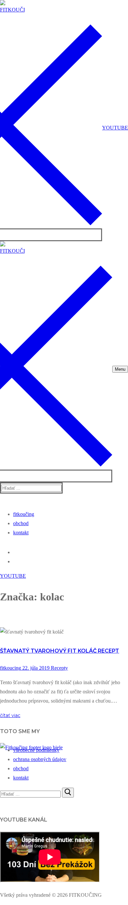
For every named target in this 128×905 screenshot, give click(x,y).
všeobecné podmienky (36, 750)
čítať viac (10, 715)
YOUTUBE (115, 127)
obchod (21, 768)
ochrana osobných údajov (39, 759)
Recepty (59, 668)
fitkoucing (10, 668)
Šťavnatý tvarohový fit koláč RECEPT (59, 651)
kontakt (21, 777)
